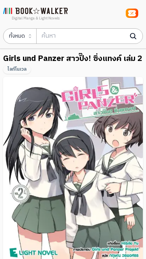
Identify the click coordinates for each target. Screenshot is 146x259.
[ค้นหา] (133, 36)
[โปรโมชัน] (132, 13)
